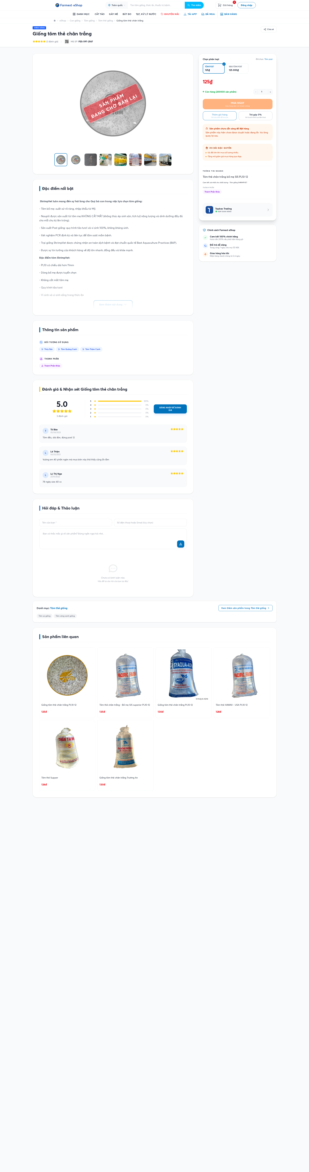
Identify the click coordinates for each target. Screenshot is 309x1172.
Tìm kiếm (196, 5)
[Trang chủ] (54, 20)
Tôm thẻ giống (105, 20)
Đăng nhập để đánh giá (170, 408)
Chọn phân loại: (211, 59)
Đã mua (210, 14)
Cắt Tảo (99, 14)
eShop (63, 20)
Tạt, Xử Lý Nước (146, 14)
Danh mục (83, 14)
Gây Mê (113, 14)
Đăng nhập (246, 5)
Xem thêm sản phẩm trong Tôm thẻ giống (243, 608)
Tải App (192, 14)
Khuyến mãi (171, 14)
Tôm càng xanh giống (65, 616)
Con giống (75, 20)
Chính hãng (39, 28)
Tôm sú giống (44, 616)
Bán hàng (230, 14)
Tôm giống (89, 20)
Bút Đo (127, 14)
